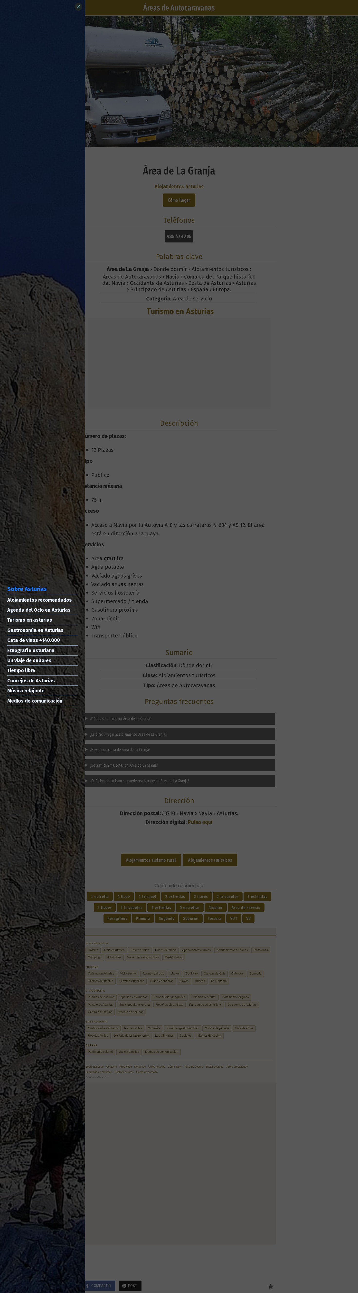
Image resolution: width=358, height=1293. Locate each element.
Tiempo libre (21, 670)
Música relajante (26, 691)
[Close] (78, 7)
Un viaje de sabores (29, 660)
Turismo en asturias (29, 620)
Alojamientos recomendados (39, 600)
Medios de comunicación (34, 701)
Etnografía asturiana (31, 650)
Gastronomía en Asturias (35, 630)
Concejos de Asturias (31, 681)
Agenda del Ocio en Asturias (39, 610)
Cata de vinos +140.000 (33, 640)
